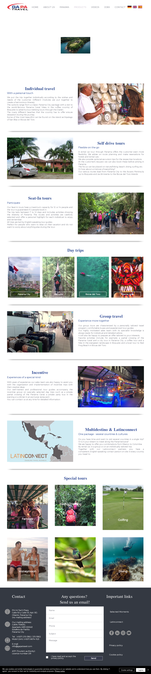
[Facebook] (111, 633)
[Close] (148, 670)
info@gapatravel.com (22, 646)
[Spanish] (140, 7)
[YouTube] (129, 633)
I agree (140, 670)
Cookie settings (127, 670)
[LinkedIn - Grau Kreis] (117, 633)
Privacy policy (60, 671)
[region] (27, 507)
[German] (129, 7)
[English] (134, 7)
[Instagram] (123, 633)
